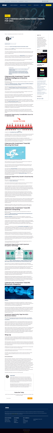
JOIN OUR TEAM (25, 421)
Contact (26, 1)
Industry (29, 5)
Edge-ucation (36, 5)
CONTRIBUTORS (25, 420)
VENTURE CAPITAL (7, 420)
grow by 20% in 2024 (23, 173)
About (42, 5)
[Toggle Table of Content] (28, 68)
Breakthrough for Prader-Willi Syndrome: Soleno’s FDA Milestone (42, 84)
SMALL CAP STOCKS (8, 421)
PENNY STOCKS (7, 419)
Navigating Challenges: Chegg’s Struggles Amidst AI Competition (42, 89)
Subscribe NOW (21, 1)
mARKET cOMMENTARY (16, 422)
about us (38, 47)
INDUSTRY (15, 419)
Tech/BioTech (8, 16)
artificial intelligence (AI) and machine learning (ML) (18, 87)
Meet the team (7, 1)
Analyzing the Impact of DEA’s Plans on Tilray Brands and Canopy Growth (42, 93)
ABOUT (24, 419)
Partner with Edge (14, 1)
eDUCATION (15, 420)
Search (38, 49)
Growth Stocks (23, 5)
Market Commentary (13, 5)
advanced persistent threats (13, 101)
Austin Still (12, 37)
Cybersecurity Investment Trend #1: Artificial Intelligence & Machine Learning (18, 69)
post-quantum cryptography (23, 226)
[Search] (35, 1)
